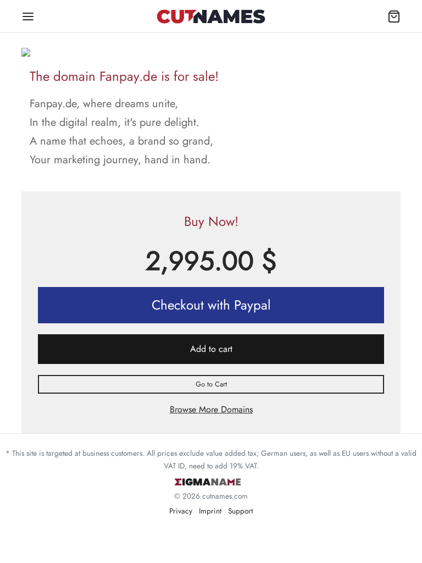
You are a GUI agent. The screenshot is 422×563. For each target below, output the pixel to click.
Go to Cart (211, 384)
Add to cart (211, 349)
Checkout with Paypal (211, 304)
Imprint (210, 510)
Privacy (180, 510)
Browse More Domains (211, 409)
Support (240, 510)
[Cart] (394, 16)
